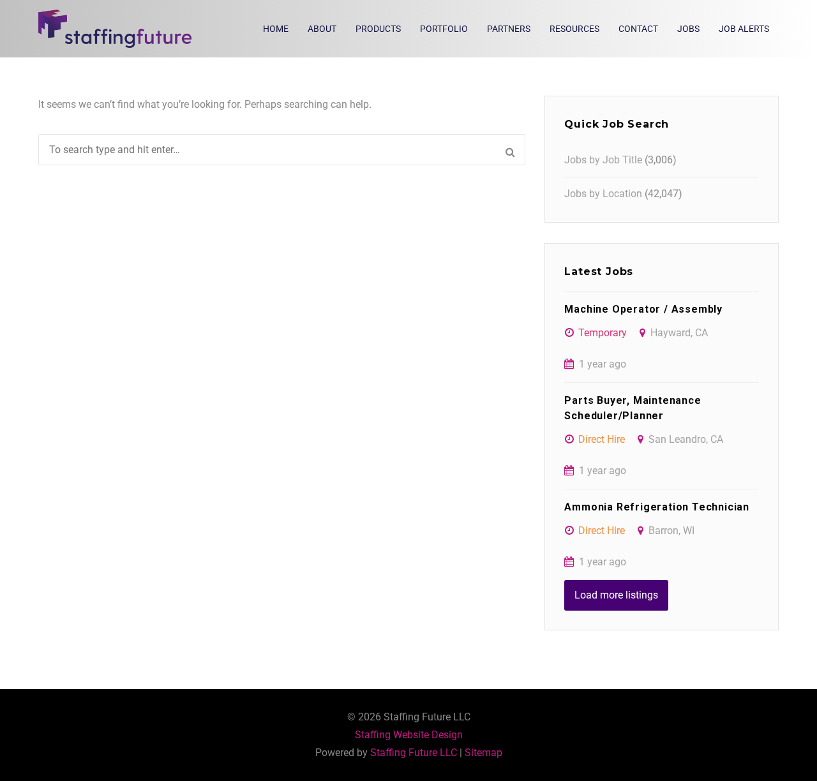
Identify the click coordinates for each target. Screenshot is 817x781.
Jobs (688, 29)
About (322, 29)
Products (378, 29)
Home (276, 29)
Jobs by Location (603, 194)
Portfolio (444, 29)
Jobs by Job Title (603, 160)
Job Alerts (744, 29)
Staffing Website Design (409, 735)
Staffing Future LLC (413, 753)
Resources (574, 29)
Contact (638, 29)
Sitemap (483, 753)
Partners (508, 29)
